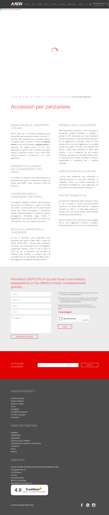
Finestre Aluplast (17, 398)
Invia (65, 327)
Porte (33, 4)
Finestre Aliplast (17, 401)
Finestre (27, 4)
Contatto (80, 4)
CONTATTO (15, 446)
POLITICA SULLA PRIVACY (20, 441)
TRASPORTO (16, 435)
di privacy (78, 307)
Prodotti (39, 4)
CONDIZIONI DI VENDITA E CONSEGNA (26, 443)
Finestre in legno (17, 404)
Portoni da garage (18, 414)
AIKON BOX (15, 438)
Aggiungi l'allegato (24, 337)
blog (13, 449)
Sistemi (46, 4)
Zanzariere (38, 97)
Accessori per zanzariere (57, 97)
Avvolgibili (15, 409)
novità (14, 452)
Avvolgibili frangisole (19, 412)
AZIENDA (14, 432)
